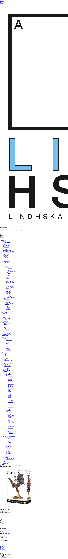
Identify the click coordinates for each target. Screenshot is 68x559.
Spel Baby (7, 306)
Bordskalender (10, 268)
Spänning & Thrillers (7, 242)
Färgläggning (6, 364)
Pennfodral (7, 288)
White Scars (9, 398)
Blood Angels (10, 390)
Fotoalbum (5, 359)
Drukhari (9, 401)
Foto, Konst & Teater (7, 246)
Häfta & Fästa (6, 298)
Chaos (7, 375)
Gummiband (8, 293)
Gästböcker (5, 336)
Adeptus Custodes (10, 383)
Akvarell (5, 313)
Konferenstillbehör (8, 296)
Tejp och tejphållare (9, 290)
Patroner (9, 344)
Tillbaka (1, 523)
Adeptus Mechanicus (11, 384)
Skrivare (7, 277)
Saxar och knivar (8, 292)
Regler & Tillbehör (8, 374)
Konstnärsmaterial (4, 312)
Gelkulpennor (8, 339)
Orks (8, 404)
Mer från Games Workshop (8, 445)
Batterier (7, 280)
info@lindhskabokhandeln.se (7, 533)
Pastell (5, 319)
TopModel (5, 263)
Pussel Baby (8, 309)
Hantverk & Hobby (7, 247)
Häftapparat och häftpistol (9, 286)
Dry (8, 441)
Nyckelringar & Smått (7, 261)
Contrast (9, 438)
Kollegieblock (6, 324)
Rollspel (3, 460)
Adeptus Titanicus (8, 454)
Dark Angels (9, 391)
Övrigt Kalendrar (8, 274)
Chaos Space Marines (11, 376)
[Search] (0, 234)
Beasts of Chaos (10, 420)
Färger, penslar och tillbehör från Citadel (10, 436)
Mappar (5, 354)
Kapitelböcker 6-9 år (7, 254)
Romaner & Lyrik (6, 241)
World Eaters (10, 380)
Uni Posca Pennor (6, 321)
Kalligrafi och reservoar (9, 346)
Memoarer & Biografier (7, 250)
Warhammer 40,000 (7, 372)
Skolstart (7, 272)
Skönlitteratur (4, 240)
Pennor (5, 338)
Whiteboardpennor (8, 350)
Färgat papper (8, 331)
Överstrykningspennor (9, 342)
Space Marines (10, 388)
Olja (4, 317)
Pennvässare (8, 348)
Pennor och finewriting (5, 337)
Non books (3, 265)
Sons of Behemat (10, 434)
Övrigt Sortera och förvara (8, 360)
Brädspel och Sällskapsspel (6, 365)
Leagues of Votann (10, 407)
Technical (9, 442)
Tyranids (9, 406)
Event (3, 464)
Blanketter (5, 325)
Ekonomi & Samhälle (7, 245)
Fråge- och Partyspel (7, 368)
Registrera (2, 555)
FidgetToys (5, 259)
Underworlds (8, 451)
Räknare (7, 276)
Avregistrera (3, 556)
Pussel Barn (7, 308)
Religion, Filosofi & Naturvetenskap (9, 251)
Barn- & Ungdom (4, 252)
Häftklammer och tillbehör (10, 287)
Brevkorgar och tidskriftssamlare (9, 357)
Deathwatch (9, 393)
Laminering (7, 278)
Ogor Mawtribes (10, 433)
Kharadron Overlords (11, 415)
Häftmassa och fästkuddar (9, 295)
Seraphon (9, 417)
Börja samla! (8, 373)
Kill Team (7, 447)
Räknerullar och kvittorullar (10, 282)
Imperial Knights (10, 386)
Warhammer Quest (8, 456)
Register (5, 353)
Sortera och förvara (5, 352)
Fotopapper (7, 332)
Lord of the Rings (8, 453)
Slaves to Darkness (10, 425)
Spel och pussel (6, 304)
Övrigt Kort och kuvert (9, 303)
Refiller (7, 343)
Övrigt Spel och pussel (9, 311)
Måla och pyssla (4, 361)
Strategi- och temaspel (7, 366)
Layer (8, 440)
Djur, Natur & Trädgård (7, 244)
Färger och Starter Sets (9, 459)
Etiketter (5, 326)
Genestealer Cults (10, 402)
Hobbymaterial (6, 362)
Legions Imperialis (8, 455)
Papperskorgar (6, 358)
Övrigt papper (8, 333)
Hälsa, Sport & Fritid (7, 248)
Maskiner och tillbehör (7, 275)
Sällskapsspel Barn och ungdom (10, 305)
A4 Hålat (7, 330)
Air (8, 443)
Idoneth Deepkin (10, 414)
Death (7, 427)
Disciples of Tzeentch (11, 422)
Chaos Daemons (10, 378)
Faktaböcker (6, 257)
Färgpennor (5, 316)
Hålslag (7, 285)
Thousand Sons (10, 377)
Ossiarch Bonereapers (11, 429)
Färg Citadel (8, 437)
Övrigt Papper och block (7, 334)
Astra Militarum (10, 385)
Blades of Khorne (10, 421)
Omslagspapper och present (10, 301)
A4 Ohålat (7, 329)
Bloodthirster (24, 465)
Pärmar (5, 355)
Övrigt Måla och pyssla (7, 363)
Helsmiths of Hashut (11, 426)
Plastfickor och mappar (7, 356)
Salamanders (9, 397)
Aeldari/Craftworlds (11, 400)
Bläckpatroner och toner (9, 281)
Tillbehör (5, 371)
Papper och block (4, 322)
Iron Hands (9, 395)
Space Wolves (10, 392)
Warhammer (2, 465)
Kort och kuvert (6, 299)
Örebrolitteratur (4, 264)
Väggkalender (10, 269)
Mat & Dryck (6, 249)
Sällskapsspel (6, 369)
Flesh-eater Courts (10, 428)
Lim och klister (8, 291)
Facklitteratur (4, 243)
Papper (5, 328)
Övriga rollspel (6, 463)
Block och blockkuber (7, 323)
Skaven (9, 424)
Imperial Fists (10, 394)
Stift (8, 345)
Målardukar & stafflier (7, 318)
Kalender (9, 273)
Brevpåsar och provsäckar (10, 302)
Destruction (7, 431)
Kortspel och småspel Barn (10, 310)
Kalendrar (5, 266)
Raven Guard (10, 396)
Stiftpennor (7, 341)
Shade (9, 439)
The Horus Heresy (8, 446)
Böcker (7, 448)
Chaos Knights (10, 379)
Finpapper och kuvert (9, 300)
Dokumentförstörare (9, 279)
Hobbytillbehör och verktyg (10, 458)
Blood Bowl (8, 450)
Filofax (9, 270)
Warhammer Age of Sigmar (8, 408)
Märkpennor (8, 349)
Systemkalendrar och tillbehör (12, 271)
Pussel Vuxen (8, 307)
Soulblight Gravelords (11, 430)
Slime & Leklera (6, 262)
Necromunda (8, 452)
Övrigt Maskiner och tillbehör (10, 283)
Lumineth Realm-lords (11, 416)
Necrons (9, 403)
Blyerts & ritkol (6, 315)
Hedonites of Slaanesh (11, 423)
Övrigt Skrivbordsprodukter (10, 297)
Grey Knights (10, 389)
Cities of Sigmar (10, 412)
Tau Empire (9, 405)
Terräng (7, 435)
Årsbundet (7, 267)
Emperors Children (10, 381)
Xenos (7, 399)
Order (7, 411)
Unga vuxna (6, 256)
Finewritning (8, 347)
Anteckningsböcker (5, 335)
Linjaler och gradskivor (9, 294)
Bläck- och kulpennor (9, 340)
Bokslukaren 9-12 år (7, 255)
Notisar (5, 327)
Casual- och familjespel (7, 367)
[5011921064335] (18, 487)
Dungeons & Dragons (7, 461)
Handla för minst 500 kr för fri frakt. (5, 467)
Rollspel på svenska (7, 462)
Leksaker (5, 260)
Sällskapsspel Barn (7, 370)
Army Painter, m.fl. (7, 457)
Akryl (5, 314)
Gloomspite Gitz (10, 432)
